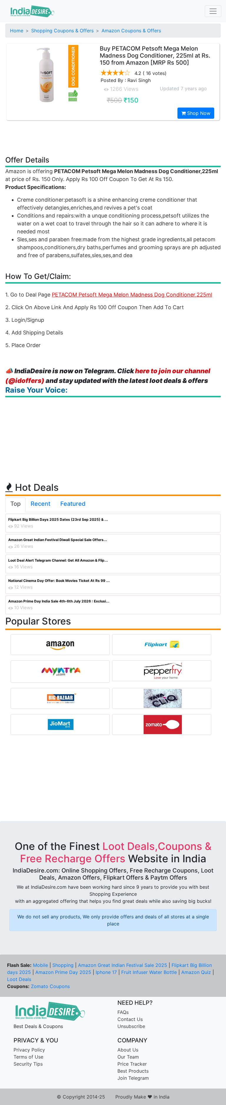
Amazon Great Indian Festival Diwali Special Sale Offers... (57, 540)
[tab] (15, 505)
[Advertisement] (113, 137)
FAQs (123, 1012)
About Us (127, 1050)
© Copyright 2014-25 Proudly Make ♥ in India (113, 1097)
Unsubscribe (131, 1026)
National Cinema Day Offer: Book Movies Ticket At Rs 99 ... (59, 580)
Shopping (63, 965)
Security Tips (28, 1064)
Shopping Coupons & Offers (62, 31)
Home (16, 31)
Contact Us (130, 1019)
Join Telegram (133, 1078)
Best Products (133, 1071)
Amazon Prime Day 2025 (63, 972)
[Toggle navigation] (213, 11)
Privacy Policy (29, 1050)
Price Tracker (132, 1064)
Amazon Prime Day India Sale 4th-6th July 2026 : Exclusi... (58, 601)
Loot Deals (19, 979)
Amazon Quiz (196, 972)
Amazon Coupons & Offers (131, 31)
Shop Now (198, 113)
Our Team (128, 1057)
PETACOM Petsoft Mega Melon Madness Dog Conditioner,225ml (132, 295)
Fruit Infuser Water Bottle (149, 972)
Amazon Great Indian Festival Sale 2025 (122, 965)
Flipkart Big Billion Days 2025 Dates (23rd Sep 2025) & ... (58, 519)
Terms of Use (28, 1057)
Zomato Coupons (50, 986)
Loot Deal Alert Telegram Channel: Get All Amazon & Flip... (58, 560)
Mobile (40, 965)
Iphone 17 (106, 972)
